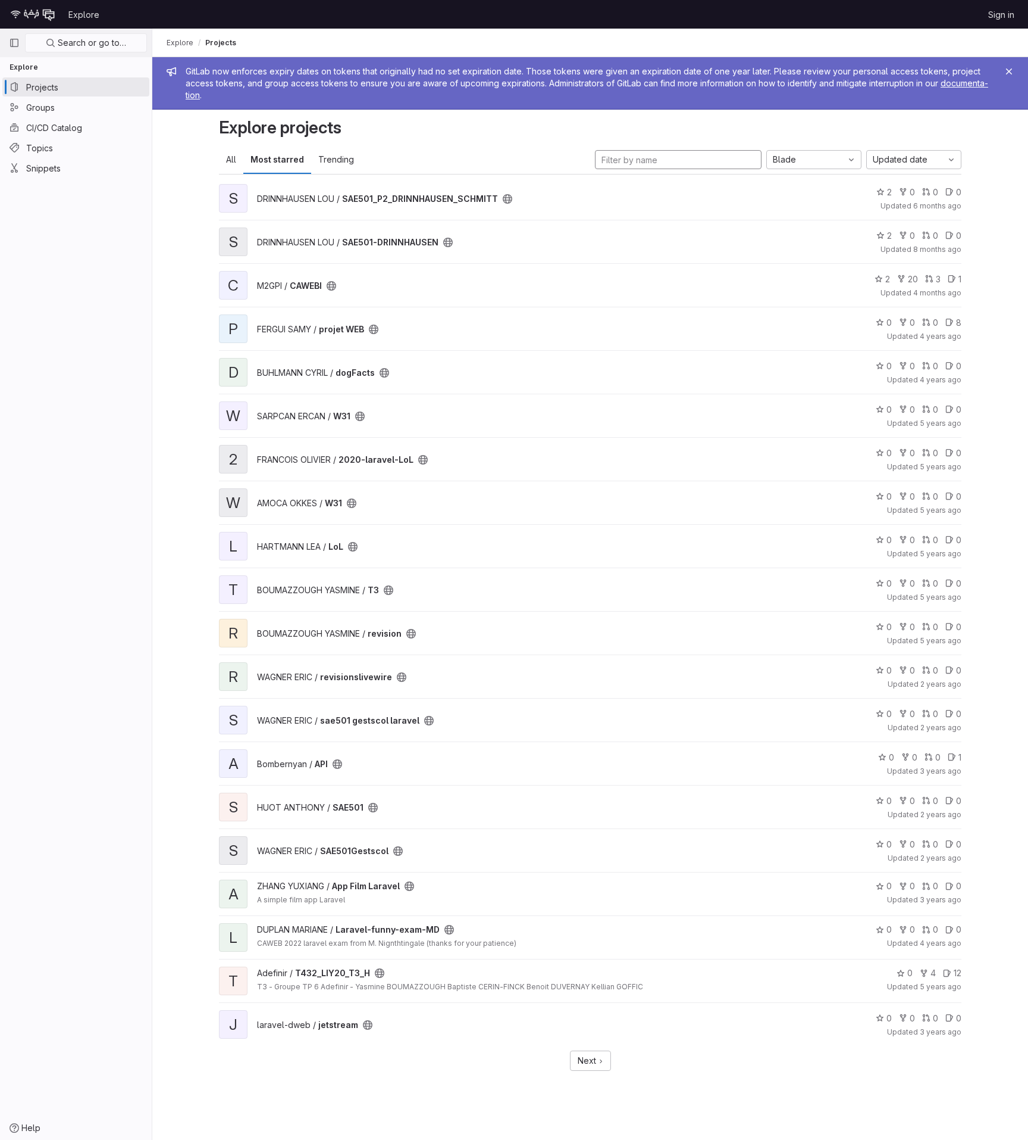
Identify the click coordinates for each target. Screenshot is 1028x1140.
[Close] (1009, 71)
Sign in (1001, 15)
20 (913, 279)
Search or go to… (90, 43)
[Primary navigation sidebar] (14, 42)
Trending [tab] (336, 159)
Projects (220, 42)
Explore (83, 15)
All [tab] (231, 159)
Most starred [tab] (277, 159)
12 (957, 973)
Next (588, 1060)
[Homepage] (33, 14)
